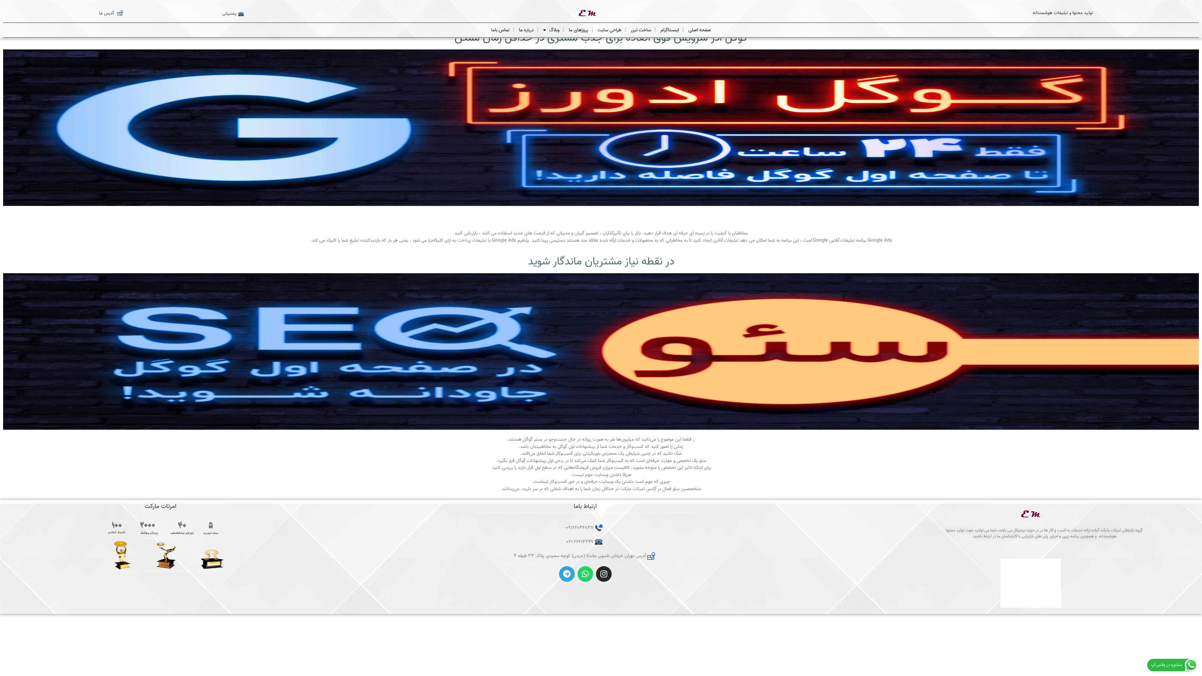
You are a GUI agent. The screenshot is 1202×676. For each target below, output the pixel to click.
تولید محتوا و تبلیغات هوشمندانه (1063, 13)
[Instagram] (604, 574)
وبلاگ (554, 30)
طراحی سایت (609, 30)
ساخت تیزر (641, 30)
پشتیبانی (229, 13)
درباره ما (526, 30)
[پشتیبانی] (241, 14)
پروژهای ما (578, 30)
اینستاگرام (669, 30)
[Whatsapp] (585, 574)
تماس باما (500, 30)
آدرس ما (106, 13)
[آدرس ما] (120, 13)
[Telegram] (567, 574)
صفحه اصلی (699, 30)
